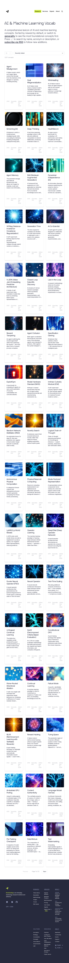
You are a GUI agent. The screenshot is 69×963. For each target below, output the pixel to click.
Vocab (35, 902)
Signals (46, 907)
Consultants (36, 937)
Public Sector (47, 954)
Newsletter (36, 895)
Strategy (35, 934)
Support (57, 939)
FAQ (45, 948)
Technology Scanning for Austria (58, 919)
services (46, 889)
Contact (57, 941)
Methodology (36, 897)
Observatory (36, 892)
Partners (46, 932)
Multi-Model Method (47, 945)
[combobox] (8, 53)
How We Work (48, 938)
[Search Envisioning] (62, 11)
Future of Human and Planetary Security (59, 911)
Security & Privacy (47, 951)
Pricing (46, 902)
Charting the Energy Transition (58, 903)
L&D (34, 946)
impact (57, 889)
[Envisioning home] (7, 11)
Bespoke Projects (46, 897)
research (36, 889)
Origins (35, 899)
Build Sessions (48, 900)
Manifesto (57, 932)
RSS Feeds (36, 904)
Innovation (36, 932)
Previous (25, 871)
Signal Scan (48, 910)
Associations (36, 941)
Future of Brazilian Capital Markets (57, 895)
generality (10, 36)
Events (57, 937)
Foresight (35, 939)
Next (44, 871)
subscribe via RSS (14, 42)
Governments (36, 943)
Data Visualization (47, 941)
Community (58, 934)
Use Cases (47, 905)
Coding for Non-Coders (47, 935)
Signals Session (46, 893)
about (57, 929)
